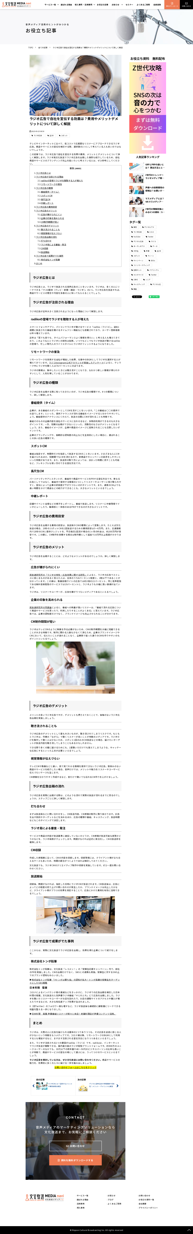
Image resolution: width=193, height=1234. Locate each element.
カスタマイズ (139, 275)
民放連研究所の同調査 (41, 607)
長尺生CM (45, 199)
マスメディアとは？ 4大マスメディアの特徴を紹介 (154, 200)
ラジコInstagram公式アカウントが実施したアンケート (76, 362)
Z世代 (136, 279)
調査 (135, 289)
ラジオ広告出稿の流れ (46, 237)
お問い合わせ (186, 6)
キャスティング (139, 284)
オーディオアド (139, 246)
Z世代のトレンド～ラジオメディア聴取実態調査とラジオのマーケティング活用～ (154, 176)
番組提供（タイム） (50, 191)
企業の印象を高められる (52, 218)
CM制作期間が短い (50, 221)
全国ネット (138, 270)
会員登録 (157, 4)
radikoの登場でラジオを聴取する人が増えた (62, 180)
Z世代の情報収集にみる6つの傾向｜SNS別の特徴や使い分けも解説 (154, 210)
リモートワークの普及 (51, 184)
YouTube (137, 236)
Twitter (154, 275)
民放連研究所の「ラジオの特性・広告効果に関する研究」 (58, 574)
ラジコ (153, 241)
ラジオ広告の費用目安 (46, 206)
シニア (147, 279)
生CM (51, 135)
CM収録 (44, 248)
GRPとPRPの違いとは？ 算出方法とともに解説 (155, 166)
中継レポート (47, 203)
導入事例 (81, 1207)
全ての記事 (43, 47)
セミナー (129, 4)
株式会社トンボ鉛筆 (50, 259)
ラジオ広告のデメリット (47, 225)
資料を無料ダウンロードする (77, 1160)
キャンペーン (138, 260)
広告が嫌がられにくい (51, 214)
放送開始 (45, 252)
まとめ (39, 263)
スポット (64, 135)
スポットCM (46, 195)
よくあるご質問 (143, 4)
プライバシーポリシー (148, 1207)
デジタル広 (156, 284)
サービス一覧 (50, 4)
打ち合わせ (46, 240)
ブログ (110, 1199)
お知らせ (115, 4)
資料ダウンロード (172, 6)
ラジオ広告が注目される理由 (49, 176)
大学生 (136, 251)
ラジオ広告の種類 (44, 188)
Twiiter (150, 236)
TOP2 (30, 47)
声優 (147, 251)
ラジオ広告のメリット (46, 210)
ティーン (151, 256)
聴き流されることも (50, 229)
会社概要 (142, 1203)
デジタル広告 (139, 241)
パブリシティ (154, 270)
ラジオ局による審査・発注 (53, 244)
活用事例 (81, 1203)
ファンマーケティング (142, 265)
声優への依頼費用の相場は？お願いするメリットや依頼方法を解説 (154, 189)
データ (154, 246)
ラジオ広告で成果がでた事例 (49, 255)
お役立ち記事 (102, 4)
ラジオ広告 (38, 135)
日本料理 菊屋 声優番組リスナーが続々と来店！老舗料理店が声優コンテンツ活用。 (74, 1013)
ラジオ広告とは (43, 172)
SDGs (153, 260)
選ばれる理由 (66, 4)
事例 (135, 227)
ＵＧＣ (151, 232)
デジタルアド (149, 227)
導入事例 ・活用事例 (83, 4)
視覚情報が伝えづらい (51, 233)
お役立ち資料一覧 (146, 1199)
